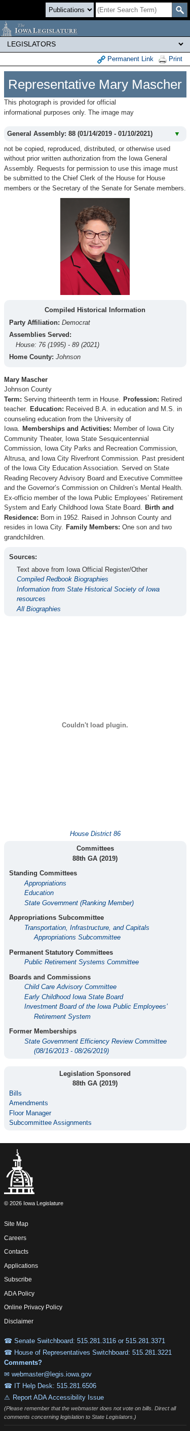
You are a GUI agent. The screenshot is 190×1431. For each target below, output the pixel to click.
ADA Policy (19, 1293)
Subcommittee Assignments (50, 1122)
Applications (21, 1265)
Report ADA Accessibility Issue (58, 1397)
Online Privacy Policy (33, 1307)
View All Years (161, 111)
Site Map (16, 1223)
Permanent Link (129, 59)
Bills (15, 1093)
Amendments (28, 1103)
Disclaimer (18, 1321)
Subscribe (18, 1279)
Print (174, 59)
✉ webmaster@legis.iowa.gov (48, 1374)
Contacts (16, 1251)
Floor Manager (30, 1113)
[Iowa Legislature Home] (95, 28)
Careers (15, 1238)
